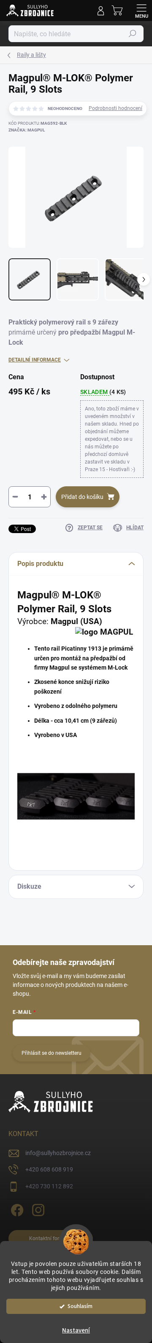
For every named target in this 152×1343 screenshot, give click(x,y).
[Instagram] (37, 1208)
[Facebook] (15, 1208)
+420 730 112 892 (49, 1186)
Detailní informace (34, 360)
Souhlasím (80, 1306)
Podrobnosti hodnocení (115, 108)
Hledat (132, 34)
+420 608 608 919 (49, 1169)
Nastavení (76, 1330)
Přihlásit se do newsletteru (51, 1053)
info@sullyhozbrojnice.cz (58, 1153)
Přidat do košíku (82, 496)
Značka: (26, 130)
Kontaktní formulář (51, 1238)
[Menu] (141, 10)
